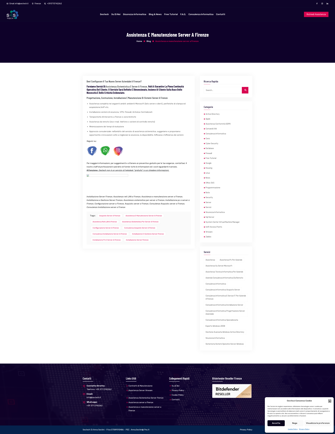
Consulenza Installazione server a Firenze (110, 234)
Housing (209, 168)
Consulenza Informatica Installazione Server (224, 305)
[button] (329, 401)
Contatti (220, 14)
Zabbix (208, 237)
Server (208, 202)
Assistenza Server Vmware (140, 390)
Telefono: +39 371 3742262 (99, 388)
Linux (208, 173)
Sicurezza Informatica (134, 14)
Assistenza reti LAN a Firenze (105, 222)
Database (210, 148)
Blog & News (155, 14)
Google (208, 163)
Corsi (208, 138)
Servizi (208, 207)
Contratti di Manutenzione (140, 386)
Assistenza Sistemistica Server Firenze (146, 398)
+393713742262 (54, 3)
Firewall (209, 153)
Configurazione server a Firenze (106, 228)
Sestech (104, 14)
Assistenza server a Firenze (141, 402)
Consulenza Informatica (200, 14)
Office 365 (210, 183)
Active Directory (213, 114)
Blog (149, 41)
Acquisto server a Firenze (109, 216)
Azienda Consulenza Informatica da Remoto (224, 278)
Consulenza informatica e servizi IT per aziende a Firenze (226, 297)
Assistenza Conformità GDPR (218, 124)
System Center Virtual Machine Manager (223, 222)
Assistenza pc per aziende (231, 260)
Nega (294, 423)
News (208, 178)
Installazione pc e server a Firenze (107, 240)
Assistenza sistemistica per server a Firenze (140, 222)
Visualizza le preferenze (318, 423)
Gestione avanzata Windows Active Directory (225, 332)
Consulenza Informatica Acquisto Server (223, 290)
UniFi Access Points (214, 227)
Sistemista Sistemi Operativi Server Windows (225, 344)
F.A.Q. (183, 14)
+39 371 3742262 (94, 404)
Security (209, 197)
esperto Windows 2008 (215, 326)
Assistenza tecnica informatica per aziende (224, 272)
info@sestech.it (94, 396)
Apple (208, 119)
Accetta (276, 423)
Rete (208, 193)
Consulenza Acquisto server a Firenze (139, 228)
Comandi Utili (211, 129)
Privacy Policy (304, 429)
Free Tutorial (171, 14)
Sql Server (210, 217)
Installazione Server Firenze (137, 240)
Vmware (209, 232)
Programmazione (213, 188)
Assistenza (210, 260)
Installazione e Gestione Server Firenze (148, 234)
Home (139, 41)
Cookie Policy (293, 429)
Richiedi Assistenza (316, 14)
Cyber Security (212, 143)
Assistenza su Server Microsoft (219, 266)
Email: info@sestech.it (19, 3)
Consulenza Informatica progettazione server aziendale (225, 312)
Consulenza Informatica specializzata (222, 320)
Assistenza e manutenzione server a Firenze (144, 216)
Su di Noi (115, 14)
